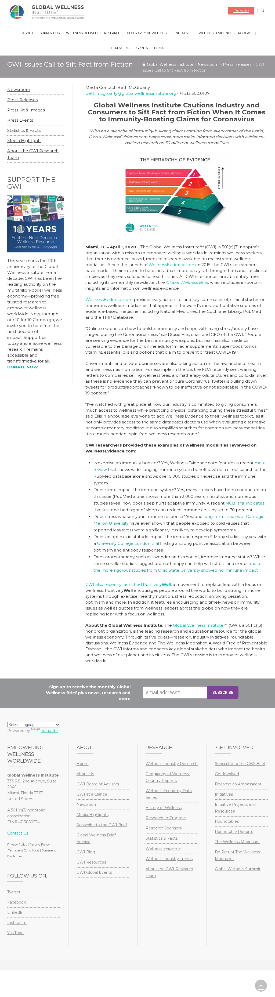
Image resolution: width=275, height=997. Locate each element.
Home (83, 763)
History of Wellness (164, 807)
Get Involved (227, 773)
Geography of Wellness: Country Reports (168, 777)
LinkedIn (15, 912)
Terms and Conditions (23, 850)
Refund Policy (40, 844)
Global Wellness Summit (237, 869)
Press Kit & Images (26, 110)
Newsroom (18, 89)
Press (159, 48)
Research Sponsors (164, 828)
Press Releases (22, 99)
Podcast (245, 33)
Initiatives (183, 33)
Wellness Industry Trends (169, 858)
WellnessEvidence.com (172, 264)
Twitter (13, 892)
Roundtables (227, 821)
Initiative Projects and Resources (235, 808)
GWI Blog (86, 852)
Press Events (20, 120)
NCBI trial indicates (245, 503)
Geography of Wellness (147, 33)
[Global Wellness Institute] (48, 12)
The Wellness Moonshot (237, 841)
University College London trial (128, 543)
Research (112, 33)
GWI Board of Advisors (98, 784)
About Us (85, 773)
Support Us (50, 33)
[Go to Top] (261, 986)
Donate (241, 10)
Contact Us (17, 833)
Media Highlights (24, 140)
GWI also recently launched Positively (128, 584)
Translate (49, 730)
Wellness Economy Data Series (169, 794)
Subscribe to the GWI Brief (102, 824)
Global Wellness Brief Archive (96, 838)
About (27, 33)
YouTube (15, 932)
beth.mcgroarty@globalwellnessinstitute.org (130, 93)
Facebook (16, 902)
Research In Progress (166, 817)
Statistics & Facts (24, 130)
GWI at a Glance (92, 794)
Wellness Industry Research (172, 763)
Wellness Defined (82, 33)
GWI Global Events (94, 872)
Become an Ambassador (238, 784)
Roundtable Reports (234, 831)
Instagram (17, 922)
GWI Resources (91, 862)
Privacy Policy (17, 844)
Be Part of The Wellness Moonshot (237, 855)
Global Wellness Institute (198, 625)
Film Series (120, 48)
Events (142, 48)
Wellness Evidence (215, 33)
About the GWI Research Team (169, 872)
